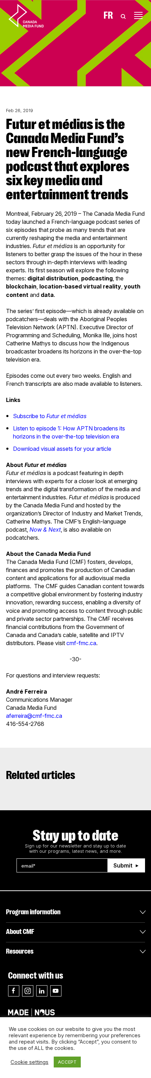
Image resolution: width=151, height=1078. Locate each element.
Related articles (40, 775)
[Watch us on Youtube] (55, 990)
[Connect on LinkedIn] (41, 990)
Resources (19, 951)
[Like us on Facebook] (13, 990)
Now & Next (45, 529)
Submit (122, 865)
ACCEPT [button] (67, 1062)
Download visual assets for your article (62, 448)
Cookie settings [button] (29, 1062)
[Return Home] (31, 15)
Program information (33, 912)
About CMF (20, 932)
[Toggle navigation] (138, 15)
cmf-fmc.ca (81, 643)
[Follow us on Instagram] (27, 990)
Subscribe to (49, 416)
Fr (108, 15)
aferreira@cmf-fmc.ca (34, 715)
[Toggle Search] (123, 15)
